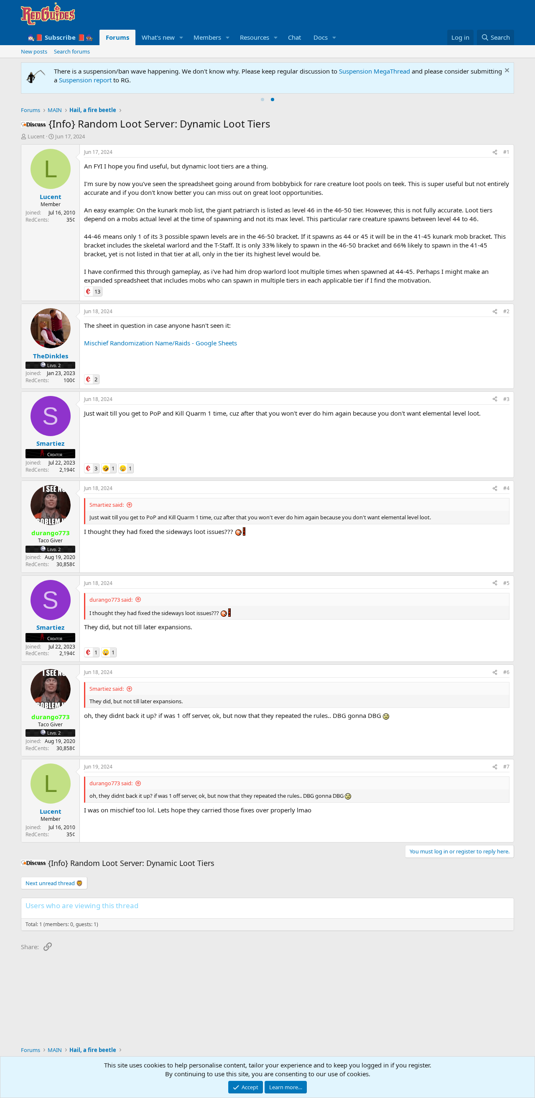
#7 (506, 766)
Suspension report (85, 80)
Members (207, 37)
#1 (506, 152)
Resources (254, 37)
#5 (506, 583)
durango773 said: (110, 599)
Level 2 (54, 365)
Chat (294, 37)
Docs (320, 37)
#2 (506, 311)
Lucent (36, 136)
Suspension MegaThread (374, 71)
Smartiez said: (106, 504)
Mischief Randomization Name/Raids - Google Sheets (160, 343)
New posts (34, 51)
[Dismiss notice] (506, 71)
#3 (506, 399)
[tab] (262, 99)
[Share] (494, 152)
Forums (117, 37)
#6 (506, 672)
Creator (54, 454)
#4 (506, 488)
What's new (158, 37)
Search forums (72, 51)
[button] (181, 37)
